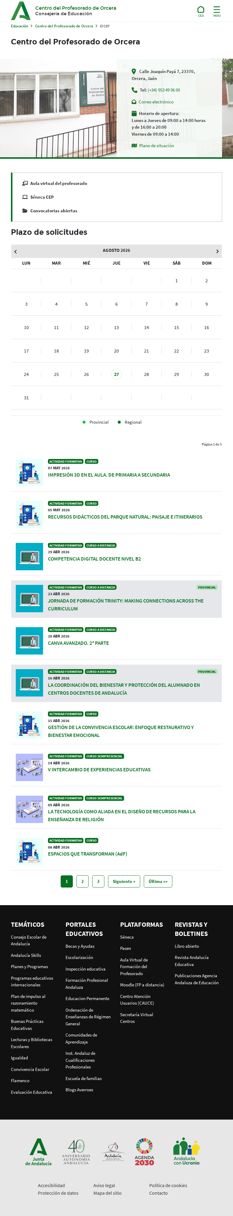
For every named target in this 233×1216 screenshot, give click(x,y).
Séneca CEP (42, 197)
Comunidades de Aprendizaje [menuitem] (81, 1038)
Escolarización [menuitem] (79, 957)
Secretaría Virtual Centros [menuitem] (136, 1018)
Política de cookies (168, 1185)
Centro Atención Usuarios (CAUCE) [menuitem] (137, 999)
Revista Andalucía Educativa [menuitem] (192, 960)
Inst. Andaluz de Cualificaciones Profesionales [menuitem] (80, 1060)
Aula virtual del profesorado (58, 183)
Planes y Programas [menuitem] (29, 966)
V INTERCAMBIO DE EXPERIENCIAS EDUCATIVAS (99, 769)
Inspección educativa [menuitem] (86, 969)
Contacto (158, 1193)
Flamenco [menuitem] (20, 1080)
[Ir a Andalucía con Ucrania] (186, 1151)
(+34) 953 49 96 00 (164, 90)
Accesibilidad (51, 1185)
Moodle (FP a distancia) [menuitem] (142, 985)
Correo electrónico (156, 102)
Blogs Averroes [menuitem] (79, 1090)
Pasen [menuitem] (125, 948)
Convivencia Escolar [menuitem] (30, 1069)
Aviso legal (104, 1185)
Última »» (158, 881)
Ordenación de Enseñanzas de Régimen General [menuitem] (88, 1017)
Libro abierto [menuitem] (187, 946)
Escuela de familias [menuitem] (84, 1078)
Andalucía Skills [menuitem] (26, 955)
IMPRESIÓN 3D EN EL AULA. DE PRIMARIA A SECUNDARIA (109, 474)
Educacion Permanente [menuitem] (87, 998)
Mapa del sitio (107, 1193)
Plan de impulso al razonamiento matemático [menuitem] (28, 1003)
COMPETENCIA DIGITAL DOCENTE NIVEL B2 (94, 558)
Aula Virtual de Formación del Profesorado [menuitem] (134, 966)
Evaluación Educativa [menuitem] (31, 1092)
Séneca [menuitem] (127, 937)
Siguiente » (124, 881)
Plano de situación (156, 145)
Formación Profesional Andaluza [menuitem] (87, 983)
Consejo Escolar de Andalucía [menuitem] (28, 940)
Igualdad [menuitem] (19, 1058)
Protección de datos (58, 1193)
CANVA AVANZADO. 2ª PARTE (78, 643)
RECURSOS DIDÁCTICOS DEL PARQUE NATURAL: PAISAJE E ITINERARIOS (125, 516)
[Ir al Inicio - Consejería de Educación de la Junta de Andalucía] (201, 11)
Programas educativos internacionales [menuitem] (32, 981)
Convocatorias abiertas (53, 211)
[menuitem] (34, 924)
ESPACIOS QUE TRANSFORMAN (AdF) (87, 853)
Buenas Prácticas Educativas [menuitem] (27, 1024)
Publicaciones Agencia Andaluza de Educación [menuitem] (197, 979)
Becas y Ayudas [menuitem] (80, 946)
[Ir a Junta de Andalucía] (38, 1151)
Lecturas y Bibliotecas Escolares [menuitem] (31, 1043)
